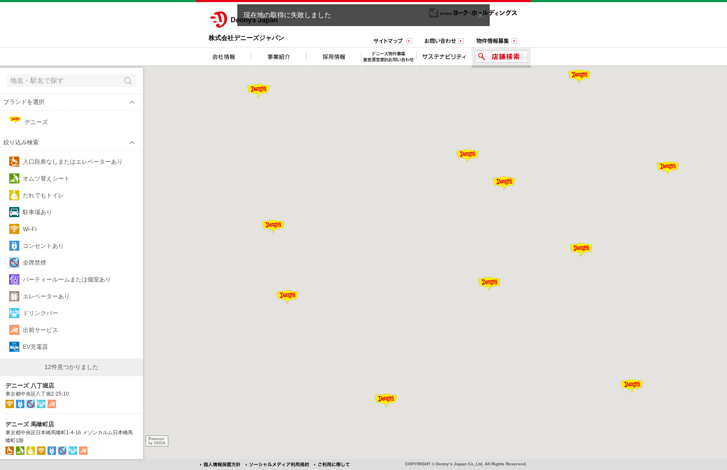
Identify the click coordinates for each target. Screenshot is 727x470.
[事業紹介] (278, 58)
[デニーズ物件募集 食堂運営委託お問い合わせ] (389, 58)
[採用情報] (333, 58)
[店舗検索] (501, 58)
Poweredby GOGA (157, 441)
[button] (71, 102)
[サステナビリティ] (444, 58)
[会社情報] (223, 58)
